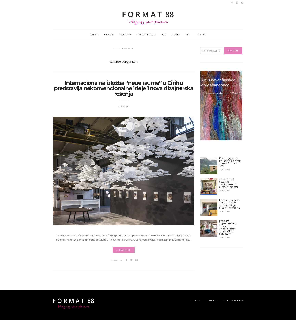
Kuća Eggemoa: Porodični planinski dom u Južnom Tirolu (230, 162)
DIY (188, 34)
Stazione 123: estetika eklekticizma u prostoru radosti (228, 183)
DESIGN (108, 34)
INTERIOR (125, 34)
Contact (196, 300)
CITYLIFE (201, 34)
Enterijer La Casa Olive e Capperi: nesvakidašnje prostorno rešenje (229, 204)
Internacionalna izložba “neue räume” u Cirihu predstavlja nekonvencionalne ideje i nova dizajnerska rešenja (123, 88)
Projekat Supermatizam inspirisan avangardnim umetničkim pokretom (228, 227)
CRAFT (176, 34)
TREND (94, 34)
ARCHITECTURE (146, 34)
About (212, 300)
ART (163, 34)
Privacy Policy (233, 300)
